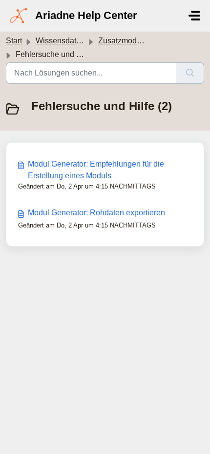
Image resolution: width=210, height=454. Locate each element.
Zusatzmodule (122, 41)
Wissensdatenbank (69, 41)
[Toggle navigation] (194, 15)
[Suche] (190, 73)
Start (14, 41)
